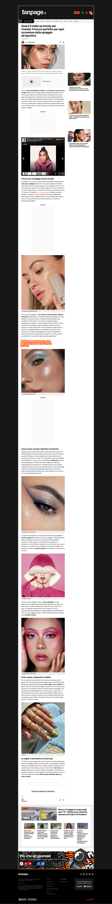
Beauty (42, 21)
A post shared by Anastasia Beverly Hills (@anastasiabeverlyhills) (43, 782)
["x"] (34, 863)
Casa (61, 21)
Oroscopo (76, 21)
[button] (63, 42)
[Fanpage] (23, 874)
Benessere (56, 21)
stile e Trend (28, 21)
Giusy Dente (32, 42)
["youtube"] (30, 863)
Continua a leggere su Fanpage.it (43, 791)
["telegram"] (43, 863)
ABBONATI (77, 12)
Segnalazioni (49, 881)
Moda (37, 21)
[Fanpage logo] (32, 12)
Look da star (49, 21)
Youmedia (48, 879)
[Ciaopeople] (90, 899)
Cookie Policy (49, 886)
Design (66, 21)
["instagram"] (26, 863)
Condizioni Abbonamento (52, 888)
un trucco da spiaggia (43, 192)
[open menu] (20, 21)
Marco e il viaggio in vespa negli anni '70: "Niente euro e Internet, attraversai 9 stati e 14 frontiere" (73, 812)
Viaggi (70, 21)
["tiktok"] (21, 863)
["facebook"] (38, 863)
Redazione (48, 891)
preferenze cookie (50, 893)
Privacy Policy (49, 884)
